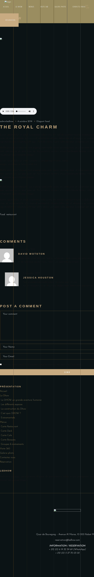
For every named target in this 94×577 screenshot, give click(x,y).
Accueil (3, 391)
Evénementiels (8, 418)
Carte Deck (6, 431)
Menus (3, 422)
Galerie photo (7, 453)
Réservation (6, 462)
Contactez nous (7, 457)
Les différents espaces (11, 404)
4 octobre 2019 (25, 121)
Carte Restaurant (9, 426)
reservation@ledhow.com (67, 540)
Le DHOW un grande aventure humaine (21, 400)
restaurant (11, 214)
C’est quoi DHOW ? (11, 413)
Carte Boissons (8, 440)
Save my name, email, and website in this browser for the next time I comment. (42, 364)
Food (2, 214)
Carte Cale (6, 435)
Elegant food (43, 121)
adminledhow (7, 121)
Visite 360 (5, 449)
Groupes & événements (12, 444)
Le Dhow (4, 396)
